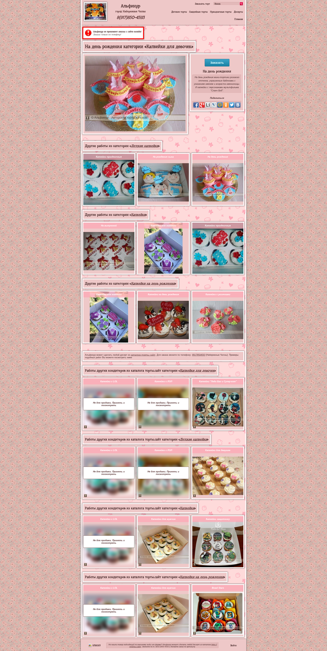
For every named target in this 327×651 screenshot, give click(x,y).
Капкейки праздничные (109, 157)
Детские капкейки (144, 146)
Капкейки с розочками (218, 294)
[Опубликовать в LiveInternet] (208, 105)
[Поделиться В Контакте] (237, 105)
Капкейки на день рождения (153, 283)
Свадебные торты (198, 11)
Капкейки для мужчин (163, 519)
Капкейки (138, 215)
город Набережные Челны (130, 11)
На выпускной (109, 225)
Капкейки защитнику (218, 519)
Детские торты (179, 11)
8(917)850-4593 (130, 17)
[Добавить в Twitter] (232, 105)
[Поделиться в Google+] (202, 105)
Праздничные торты (220, 11)
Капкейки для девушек (217, 450)
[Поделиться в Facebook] (196, 105)
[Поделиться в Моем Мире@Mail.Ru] (220, 105)
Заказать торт (202, 3)
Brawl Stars (218, 588)
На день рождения (218, 157)
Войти (233, 645)
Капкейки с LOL (109, 381)
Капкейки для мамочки (163, 225)
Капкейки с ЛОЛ (163, 381)
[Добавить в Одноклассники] (226, 105)
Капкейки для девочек (197, 371)
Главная (238, 19)
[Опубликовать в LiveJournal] (214, 105)
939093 (96, 645)
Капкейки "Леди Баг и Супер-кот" (218, 381)
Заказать (217, 62)
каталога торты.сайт (143, 355)
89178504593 (198, 355)
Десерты (238, 11)
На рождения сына (163, 157)
